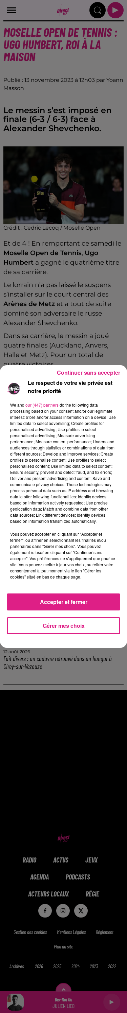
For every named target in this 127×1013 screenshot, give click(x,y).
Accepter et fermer (63, 602)
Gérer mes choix (64, 625)
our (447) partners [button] (42, 405)
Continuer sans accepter (88, 372)
